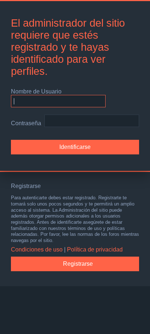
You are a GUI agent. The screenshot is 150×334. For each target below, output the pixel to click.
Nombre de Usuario (36, 91)
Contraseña (26, 123)
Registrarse (78, 264)
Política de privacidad (95, 249)
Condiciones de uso (37, 249)
